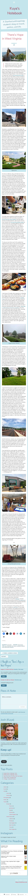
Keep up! (6, 750)
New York (11, 825)
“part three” (15, 607)
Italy (10, 810)
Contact (25, 880)
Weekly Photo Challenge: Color (10, 773)
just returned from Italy (18, 75)
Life (12, 646)
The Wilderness (21, 600)
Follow (3, 761)
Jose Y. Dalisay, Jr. (4, 847)
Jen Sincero (4, 869)
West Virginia (20, 644)
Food (5, 789)
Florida (10, 820)
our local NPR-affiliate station (17, 222)
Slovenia (11, 812)
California (11, 818)
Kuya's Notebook (14, 10)
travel (3, 647)
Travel (5, 801)
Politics (14, 646)
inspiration (9, 646)
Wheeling (12, 647)
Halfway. (4, 656)
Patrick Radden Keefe (5, 853)
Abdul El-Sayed (4, 857)
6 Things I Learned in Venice (9, 653)
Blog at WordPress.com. (21, 882)
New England (12, 823)
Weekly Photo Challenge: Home (10, 774)
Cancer (7, 793)
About (20, 880)
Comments (14, 44)
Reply (3, 676)
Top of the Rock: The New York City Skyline (12, 776)
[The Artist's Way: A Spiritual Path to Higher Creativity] (25, 863)
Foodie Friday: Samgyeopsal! (9, 777)
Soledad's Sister (4, 846)
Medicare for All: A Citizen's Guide (8, 856)
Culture (5, 787)
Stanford (23, 646)
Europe (8, 804)
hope (6, 646)
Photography (6, 797)
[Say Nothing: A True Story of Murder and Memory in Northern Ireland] (25, 854)
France (10, 806)
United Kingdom (12, 814)
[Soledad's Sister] (25, 849)
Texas (10, 827)
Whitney (17, 598)
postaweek (19, 646)
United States (9, 816)
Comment (22, 706)
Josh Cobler (9, 644)
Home (16, 880)
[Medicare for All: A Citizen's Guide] (25, 859)
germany (11, 808)
